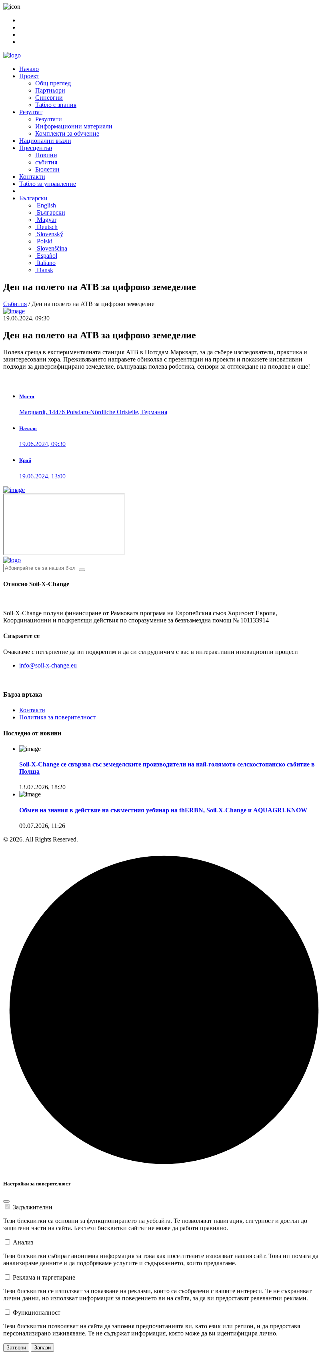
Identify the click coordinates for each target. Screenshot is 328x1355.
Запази (42, 1348)
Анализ (23, 1242)
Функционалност (36, 1312)
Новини (46, 155)
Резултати (48, 119)
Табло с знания (55, 104)
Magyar (45, 219)
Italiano (45, 262)
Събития (15, 303)
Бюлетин (47, 169)
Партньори (50, 90)
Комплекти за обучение (67, 133)
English (45, 205)
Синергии (49, 97)
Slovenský (49, 234)
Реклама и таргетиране (44, 1277)
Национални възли (45, 140)
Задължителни (32, 1207)
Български (33, 198)
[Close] (6, 1201)
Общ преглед (53, 83)
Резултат (30, 112)
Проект (29, 76)
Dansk (44, 270)
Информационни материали (73, 126)
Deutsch (46, 226)
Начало (29, 68)
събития (46, 162)
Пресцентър (35, 147)
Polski (43, 241)
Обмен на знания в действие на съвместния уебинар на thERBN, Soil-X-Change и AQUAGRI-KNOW (163, 810)
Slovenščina (51, 248)
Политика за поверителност (57, 717)
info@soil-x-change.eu (48, 665)
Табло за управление (47, 183)
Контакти (32, 176)
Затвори (16, 1348)
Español (46, 255)
